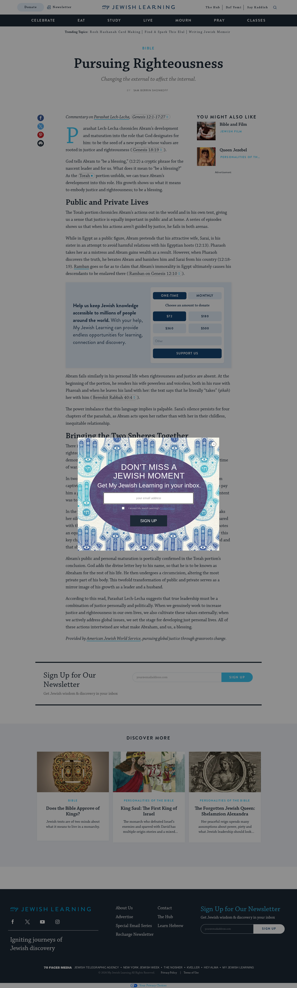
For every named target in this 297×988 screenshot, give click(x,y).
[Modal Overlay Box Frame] (148, 494)
